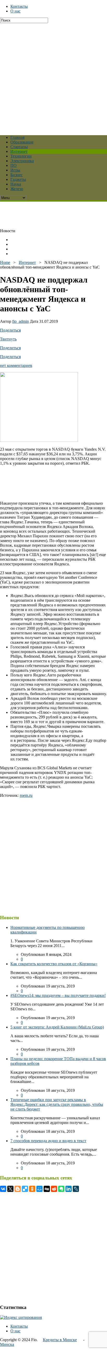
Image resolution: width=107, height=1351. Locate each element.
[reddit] (54, 1189)
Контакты (19, 6)
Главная (17, 137)
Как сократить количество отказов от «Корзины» (53, 964)
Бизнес (16, 175)
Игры (15, 170)
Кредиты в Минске (60, 1340)
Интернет (19, 151)
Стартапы (19, 147)
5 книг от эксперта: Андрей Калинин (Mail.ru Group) (57, 1027)
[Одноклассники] (32, 1189)
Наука (15, 184)
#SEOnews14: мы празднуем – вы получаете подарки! (58, 995)
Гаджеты (18, 179)
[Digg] (47, 1189)
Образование (22, 142)
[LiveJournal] (76, 1189)
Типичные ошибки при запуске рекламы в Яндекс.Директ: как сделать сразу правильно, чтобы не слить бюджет (56, 1104)
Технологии (21, 156)
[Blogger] (18, 1189)
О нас (15, 11)
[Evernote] (61, 1189)
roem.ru (26, 795)
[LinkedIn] (68, 1189)
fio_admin (20, 321)
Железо (16, 189)
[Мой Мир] (39, 1189)
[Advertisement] (53, 76)
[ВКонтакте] (3, 1189)
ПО (13, 165)
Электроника (22, 161)
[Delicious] (25, 1189)
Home (5, 262)
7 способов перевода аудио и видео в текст (48, 1141)
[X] (10, 1189)
